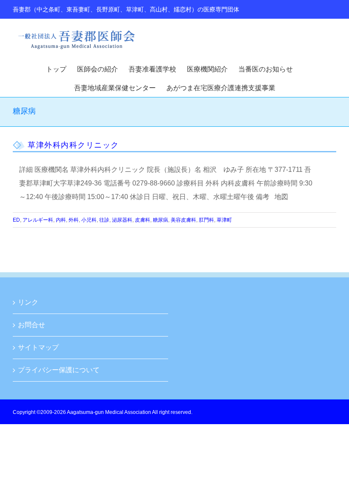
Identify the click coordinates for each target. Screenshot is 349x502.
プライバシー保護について (59, 370)
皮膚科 (142, 220)
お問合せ (31, 324)
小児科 (89, 220)
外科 (74, 220)
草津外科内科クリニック (73, 145)
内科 (61, 220)
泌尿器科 (122, 220)
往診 (104, 220)
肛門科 (206, 220)
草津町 (224, 220)
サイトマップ (38, 347)
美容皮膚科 (183, 220)
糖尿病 (160, 220)
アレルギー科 (38, 220)
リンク (28, 302)
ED (16, 220)
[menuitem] (61, 68)
